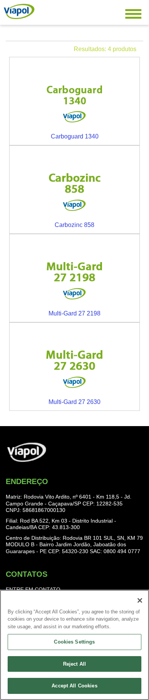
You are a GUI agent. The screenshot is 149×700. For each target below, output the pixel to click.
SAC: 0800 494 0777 (115, 551)
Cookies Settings (74, 642)
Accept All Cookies (74, 686)
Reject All (74, 664)
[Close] (139, 600)
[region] (74, 645)
